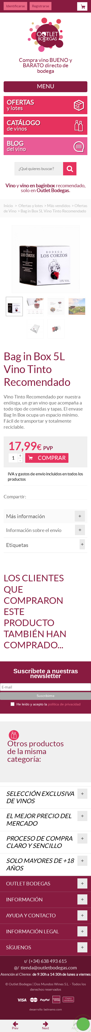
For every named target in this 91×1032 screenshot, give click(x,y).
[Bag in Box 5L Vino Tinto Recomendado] (14, 306)
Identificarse (15, 6)
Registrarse (40, 6)
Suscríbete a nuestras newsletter (45, 674)
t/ (25, 961)
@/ (16, 967)
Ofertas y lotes (30, 205)
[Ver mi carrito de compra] (82, 6)
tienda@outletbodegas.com (49, 967)
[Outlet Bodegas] (45, 34)
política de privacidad (64, 704)
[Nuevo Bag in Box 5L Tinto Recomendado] (35, 328)
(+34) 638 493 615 (48, 961)
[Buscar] (69, 168)
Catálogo (23, 125)
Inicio (8, 205)
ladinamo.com (53, 1009)
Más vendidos (58, 205)
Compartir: (14, 496)
